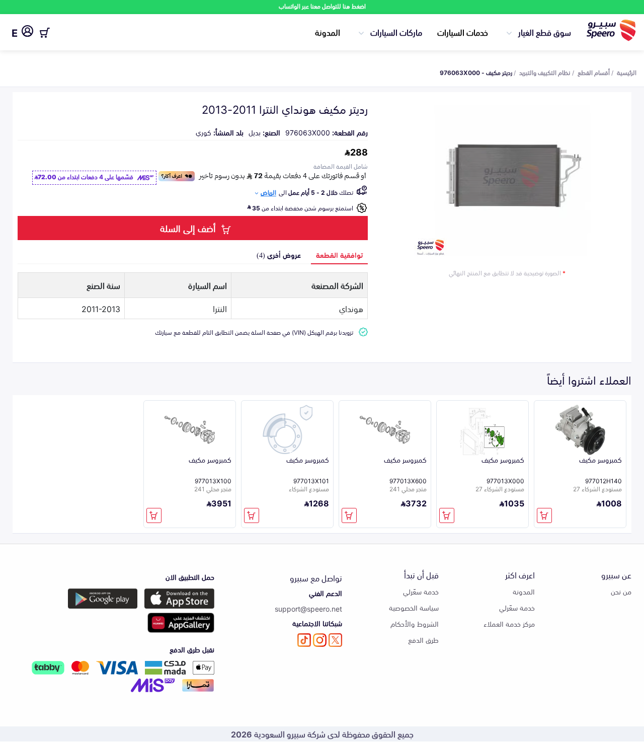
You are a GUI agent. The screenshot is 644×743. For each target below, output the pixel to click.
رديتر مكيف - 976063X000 (476, 72)
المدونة (327, 31)
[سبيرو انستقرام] (320, 640)
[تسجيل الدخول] (27, 33)
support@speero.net (308, 608)
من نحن (621, 591)
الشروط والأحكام (414, 623)
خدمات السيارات (462, 31)
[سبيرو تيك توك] (304, 640)
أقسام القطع (594, 72)
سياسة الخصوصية (414, 607)
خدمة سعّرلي (517, 607)
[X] (335, 640)
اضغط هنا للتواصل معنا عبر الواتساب (322, 6)
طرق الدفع (423, 639)
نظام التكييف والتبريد (545, 72)
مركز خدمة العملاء (509, 623)
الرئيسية (626, 72)
